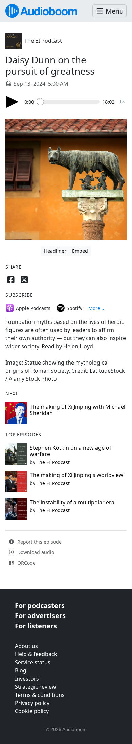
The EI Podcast (43, 40)
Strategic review (35, 686)
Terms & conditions (40, 695)
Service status (32, 662)
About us (26, 646)
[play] (12, 102)
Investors (27, 678)
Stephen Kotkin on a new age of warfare (70, 451)
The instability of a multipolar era (72, 502)
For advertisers (40, 615)
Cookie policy (32, 711)
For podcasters (40, 605)
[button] (109, 11)
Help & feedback (36, 654)
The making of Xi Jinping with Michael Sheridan (77, 410)
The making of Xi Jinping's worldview (76, 475)
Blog (20, 670)
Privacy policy (32, 703)
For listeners (36, 625)
